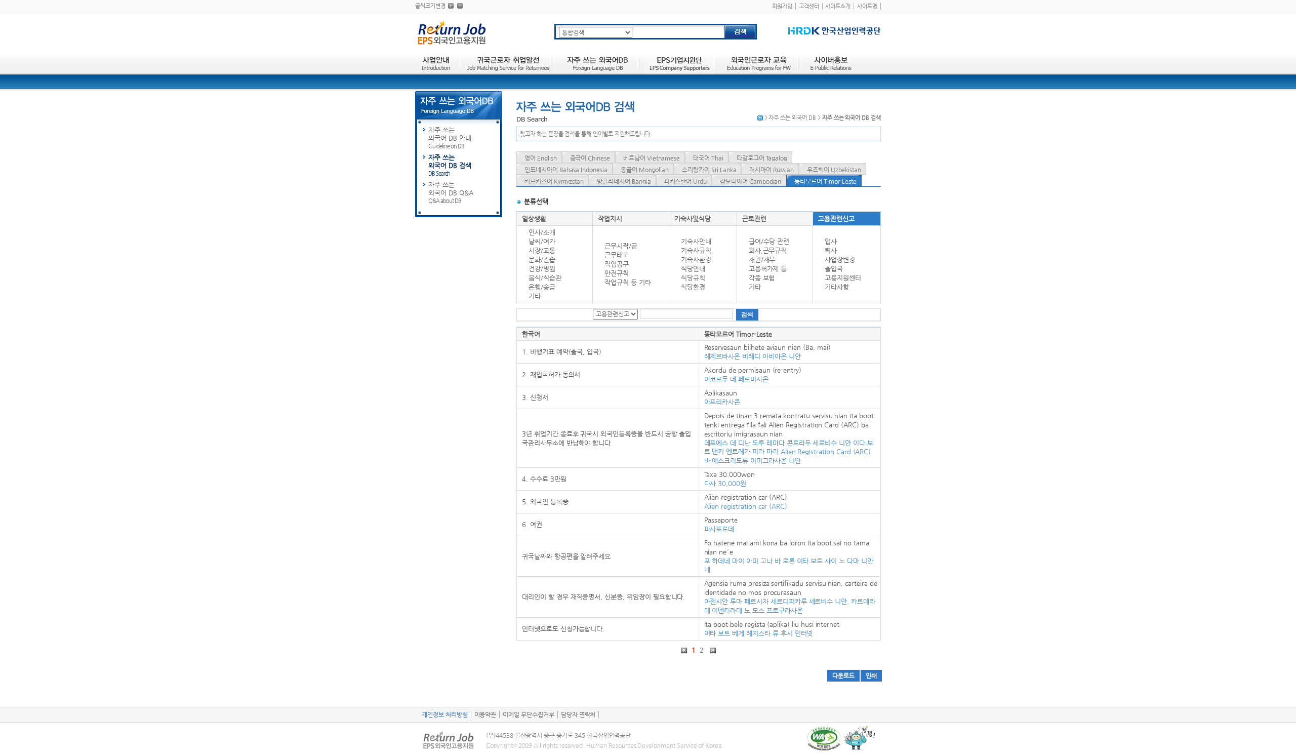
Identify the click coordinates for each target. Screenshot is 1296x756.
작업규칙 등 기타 (627, 282)
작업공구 (616, 264)
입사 (831, 241)
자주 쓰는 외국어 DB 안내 (449, 137)
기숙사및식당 (692, 218)
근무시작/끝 (620, 246)
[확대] (451, 6)
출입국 (834, 268)
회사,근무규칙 (768, 250)
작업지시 (610, 218)
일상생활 (534, 218)
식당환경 (693, 287)
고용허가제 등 (768, 268)
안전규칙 (616, 273)
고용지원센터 (843, 278)
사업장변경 (840, 259)
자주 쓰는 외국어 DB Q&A (450, 192)
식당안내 (693, 268)
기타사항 (837, 287)
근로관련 (754, 218)
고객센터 (809, 6)
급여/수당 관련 (769, 241)
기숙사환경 (696, 259)
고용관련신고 (836, 218)
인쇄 (871, 675)
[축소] (460, 6)
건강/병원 (542, 268)
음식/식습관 (545, 278)
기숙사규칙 (696, 250)
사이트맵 (867, 6)
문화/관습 (542, 259)
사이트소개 (837, 6)
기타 (535, 296)
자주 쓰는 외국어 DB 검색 (449, 165)
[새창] (834, 30)
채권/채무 (762, 259)
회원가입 (782, 6)
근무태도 (616, 255)
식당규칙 (693, 278)
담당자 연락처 (578, 714)
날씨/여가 (542, 241)
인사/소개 (542, 232)
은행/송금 (542, 287)
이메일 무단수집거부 (528, 714)
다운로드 (843, 675)
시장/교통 (542, 250)
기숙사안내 (696, 241)
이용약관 (485, 714)
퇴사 (831, 250)
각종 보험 (762, 278)
